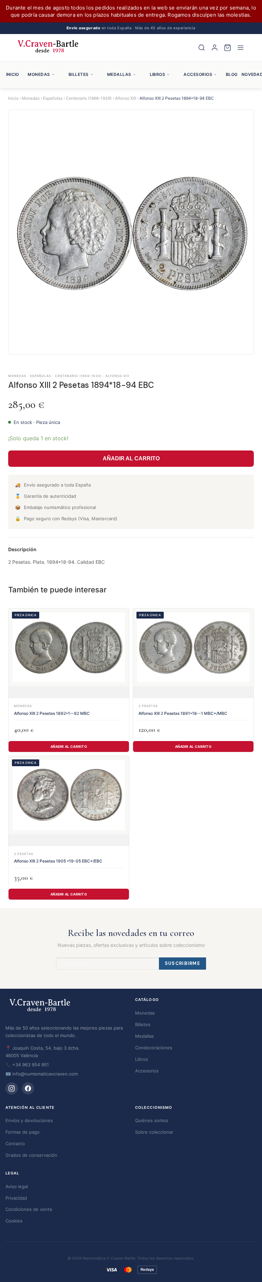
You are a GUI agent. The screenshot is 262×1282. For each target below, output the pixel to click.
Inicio (12, 74)
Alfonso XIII (125, 98)
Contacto (15, 1143)
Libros (157, 74)
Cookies (14, 1220)
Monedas (39, 74)
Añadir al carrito (68, 746)
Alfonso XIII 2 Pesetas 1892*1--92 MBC (52, 713)
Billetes (79, 74)
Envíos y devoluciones (29, 1120)
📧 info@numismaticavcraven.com (41, 1073)
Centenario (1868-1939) (89, 98)
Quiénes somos (151, 1120)
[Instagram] (11, 1088)
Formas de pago (22, 1132)
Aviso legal (16, 1186)
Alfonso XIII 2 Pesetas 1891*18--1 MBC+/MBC (183, 713)
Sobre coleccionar (154, 1132)
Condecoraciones (153, 1047)
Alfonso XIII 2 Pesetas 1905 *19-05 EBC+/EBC (58, 861)
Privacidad (16, 1198)
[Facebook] (28, 1088)
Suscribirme (182, 963)
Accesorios (198, 74)
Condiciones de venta (28, 1209)
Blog (231, 74)
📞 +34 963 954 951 (27, 1064)
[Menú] (240, 47)
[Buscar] (201, 47)
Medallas (119, 74)
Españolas (52, 98)
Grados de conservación (31, 1155)
